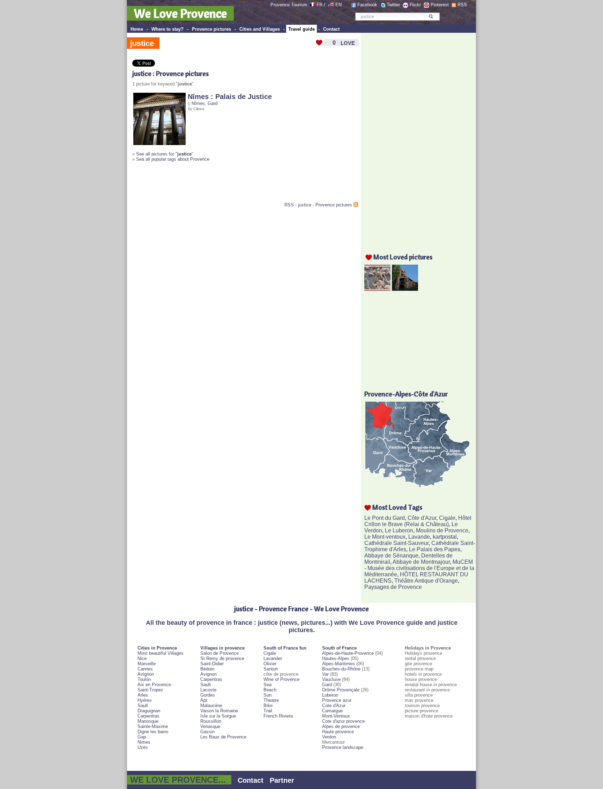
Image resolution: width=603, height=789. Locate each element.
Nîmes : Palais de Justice (230, 96)
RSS (462, 4)
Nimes (143, 742)
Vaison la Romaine (219, 710)
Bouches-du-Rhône (341, 669)
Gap (141, 736)
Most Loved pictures (402, 256)
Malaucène (211, 705)
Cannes (145, 669)
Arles (142, 695)
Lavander (272, 658)
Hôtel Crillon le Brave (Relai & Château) (417, 521)
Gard (212, 103)
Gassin (207, 731)
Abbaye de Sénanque (391, 556)
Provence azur (336, 700)
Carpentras (148, 716)
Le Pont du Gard (384, 518)
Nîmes (198, 103)
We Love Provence (180, 13)
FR (319, 4)
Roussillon (210, 721)
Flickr (415, 4)
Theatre (271, 700)
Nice (142, 658)
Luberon (330, 695)
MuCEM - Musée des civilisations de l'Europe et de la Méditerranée (419, 568)
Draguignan (148, 710)
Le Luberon (399, 530)
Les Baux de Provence (223, 736)
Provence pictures (211, 29)
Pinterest (440, 4)
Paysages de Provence (393, 587)
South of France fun (284, 648)
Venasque (210, 726)
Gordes (207, 695)
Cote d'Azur (333, 705)
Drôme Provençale (340, 689)
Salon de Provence (219, 653)
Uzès (142, 747)
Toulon (144, 679)
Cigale (447, 518)
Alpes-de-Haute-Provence (348, 653)
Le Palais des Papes (434, 549)
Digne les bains (153, 731)
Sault (142, 705)
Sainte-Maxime (152, 726)
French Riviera (278, 716)
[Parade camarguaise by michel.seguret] (377, 289)
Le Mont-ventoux (384, 537)
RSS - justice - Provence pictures (318, 204)
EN (338, 4)
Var (325, 674)
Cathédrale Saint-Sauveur (396, 543)
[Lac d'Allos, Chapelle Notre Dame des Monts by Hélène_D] (405, 289)
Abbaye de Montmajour (421, 562)
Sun (267, 695)
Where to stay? (167, 29)
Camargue (332, 710)
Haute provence (338, 731)
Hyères (144, 700)
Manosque (147, 721)
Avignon (145, 674)
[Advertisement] (214, 184)
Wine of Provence (281, 679)
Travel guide (301, 29)
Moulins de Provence (442, 530)
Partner (282, 780)
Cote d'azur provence (343, 721)
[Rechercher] (431, 16)
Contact (331, 29)
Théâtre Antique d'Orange (426, 581)
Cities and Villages (259, 29)
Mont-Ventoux (336, 716)
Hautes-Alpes (335, 658)
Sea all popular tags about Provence (172, 159)
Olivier (269, 663)
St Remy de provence (222, 658)
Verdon (329, 736)
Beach (269, 689)
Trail (267, 710)
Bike (268, 705)
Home (137, 29)
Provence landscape (342, 747)
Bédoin (207, 669)
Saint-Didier (212, 663)
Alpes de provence (341, 726)
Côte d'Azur (422, 518)
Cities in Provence (157, 648)
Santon (270, 669)
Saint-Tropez (150, 689)
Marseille (146, 663)
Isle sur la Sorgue (218, 716)
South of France (339, 648)
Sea (267, 684)
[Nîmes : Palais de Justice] (159, 143)
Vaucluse (331, 679)
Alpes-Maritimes (338, 663)
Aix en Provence (154, 684)
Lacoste (208, 689)
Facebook (367, 4)
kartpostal (445, 537)
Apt (203, 700)
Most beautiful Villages (160, 653)
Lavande (419, 537)
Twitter (393, 4)
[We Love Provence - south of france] (331, 4)
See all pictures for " (164, 154)
